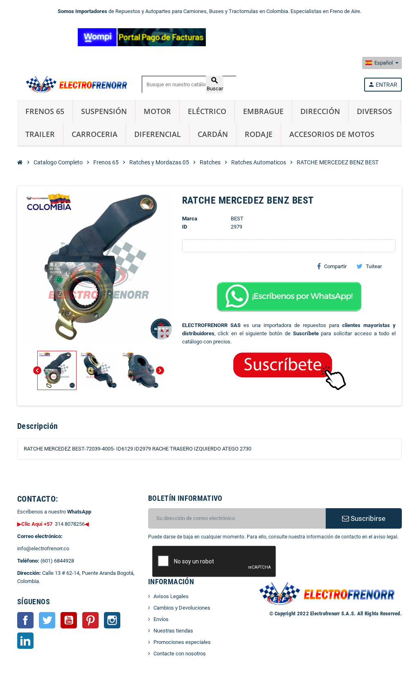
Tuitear (374, 266)
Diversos (374, 111)
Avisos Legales (171, 596)
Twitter (47, 620)
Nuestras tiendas (173, 631)
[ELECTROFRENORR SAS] (75, 84)
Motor (157, 111)
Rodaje (259, 134)
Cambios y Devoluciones (181, 608)
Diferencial (157, 134)
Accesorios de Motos (331, 134)
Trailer (40, 134)
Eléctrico (207, 111)
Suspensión (104, 111)
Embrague (263, 111)
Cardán (213, 134)
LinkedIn (25, 640)
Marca (189, 218)
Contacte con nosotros (179, 653)
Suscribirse (367, 518)
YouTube (69, 620)
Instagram (112, 620)
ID (184, 227)
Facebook (25, 620)
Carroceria (94, 134)
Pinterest (90, 620)
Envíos (161, 619)
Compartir (335, 266)
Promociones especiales (182, 642)
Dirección (320, 111)
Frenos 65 (44, 111)
